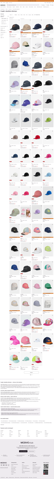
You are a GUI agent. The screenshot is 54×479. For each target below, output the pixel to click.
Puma (28, 434)
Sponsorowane (10, 18)
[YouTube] (4, 465)
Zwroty (12, 465)
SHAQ (19, 433)
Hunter (28, 433)
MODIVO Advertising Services (26, 471)
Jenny (28, 430)
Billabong (19, 430)
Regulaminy (23, 472)
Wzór (32, 14)
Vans (10, 433)
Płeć (26, 14)
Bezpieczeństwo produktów (36, 468)
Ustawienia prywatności (11, 477)
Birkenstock (10, 434)
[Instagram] (1, 465)
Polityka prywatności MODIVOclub (24, 477)
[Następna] (52, 1)
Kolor (24, 14)
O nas (22, 464)
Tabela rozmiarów (35, 464)
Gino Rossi (2, 430)
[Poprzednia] (2, 1)
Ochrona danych (35, 477)
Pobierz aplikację (49, 2)
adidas (37, 434)
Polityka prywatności (17, 477)
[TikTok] (8, 465)
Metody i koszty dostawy (14, 464)
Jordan (37, 430)
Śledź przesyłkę (13, 468)
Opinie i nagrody (35, 472)
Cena (18, 14)
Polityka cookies (30, 477)
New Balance (46, 433)
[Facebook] (6, 465)
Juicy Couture (38, 433)
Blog (45, 2)
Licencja (30, 14)
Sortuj (10, 14)
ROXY (45, 430)
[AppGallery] (45, 474)
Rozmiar (16, 14)
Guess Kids (19, 434)
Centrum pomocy (13, 472)
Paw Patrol (46, 434)
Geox (1, 433)
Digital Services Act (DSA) (36, 471)
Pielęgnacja (34, 465)
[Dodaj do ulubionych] (19, 20)
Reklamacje (12, 471)
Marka (21, 14)
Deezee (10, 430)
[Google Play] (45, 470)
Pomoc (52, 2)
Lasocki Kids (2, 434)
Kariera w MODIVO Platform (26, 468)
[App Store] (45, 472)
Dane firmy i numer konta (25, 465)
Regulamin (7, 477)
